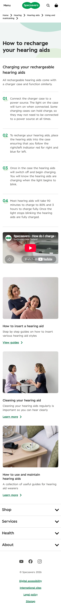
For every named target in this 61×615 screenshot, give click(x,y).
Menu (7, 5)
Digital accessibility (30, 581)
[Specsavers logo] (31, 5)
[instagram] (40, 561)
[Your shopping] (56, 5)
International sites (30, 588)
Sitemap (30, 601)
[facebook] (30, 561)
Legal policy (31, 594)
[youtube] (21, 561)
